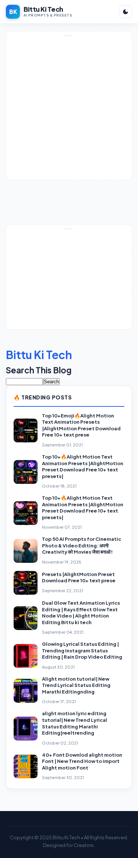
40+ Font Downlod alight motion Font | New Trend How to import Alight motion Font (82, 761)
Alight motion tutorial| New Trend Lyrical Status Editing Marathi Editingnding (76, 685)
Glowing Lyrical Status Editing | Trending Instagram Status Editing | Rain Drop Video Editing (82, 650)
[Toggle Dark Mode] (125, 11)
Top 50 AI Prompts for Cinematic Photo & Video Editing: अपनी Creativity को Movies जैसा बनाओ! (81, 545)
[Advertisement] (69, 107)
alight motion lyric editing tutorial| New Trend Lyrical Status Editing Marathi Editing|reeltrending (74, 723)
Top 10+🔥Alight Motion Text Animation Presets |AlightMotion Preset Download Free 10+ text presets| (82, 466)
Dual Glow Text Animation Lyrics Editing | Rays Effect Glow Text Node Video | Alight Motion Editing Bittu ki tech (81, 612)
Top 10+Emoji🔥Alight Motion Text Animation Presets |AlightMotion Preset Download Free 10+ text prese (81, 425)
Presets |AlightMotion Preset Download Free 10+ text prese (79, 577)
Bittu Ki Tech (39, 355)
